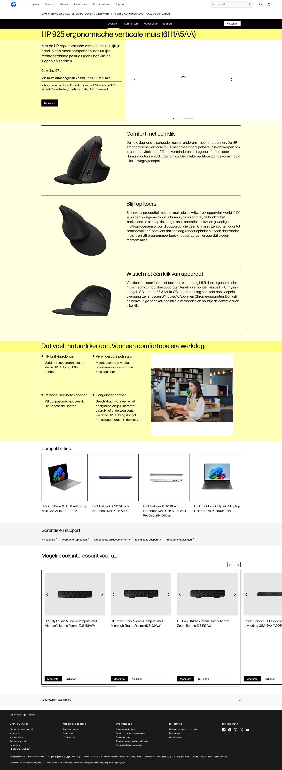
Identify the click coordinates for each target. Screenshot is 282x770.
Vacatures (14, 733)
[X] (241, 729)
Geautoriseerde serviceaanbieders (132, 741)
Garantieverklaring (180, 757)
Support (120, 4)
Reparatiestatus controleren (129, 745)
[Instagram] (235, 729)
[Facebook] (229, 729)
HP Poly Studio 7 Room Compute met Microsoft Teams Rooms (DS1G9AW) (137, 623)
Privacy (74, 757)
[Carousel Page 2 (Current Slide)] (180, 118)
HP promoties (69, 737)
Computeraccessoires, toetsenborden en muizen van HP (75, 14)
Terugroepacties (17, 757)
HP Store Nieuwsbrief (20, 749)
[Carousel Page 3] (187, 118)
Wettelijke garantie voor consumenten (210, 757)
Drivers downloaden (125, 729)
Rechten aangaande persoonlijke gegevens (121, 757)
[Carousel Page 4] (190, 118)
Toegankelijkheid (55, 757)
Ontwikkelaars (175, 737)
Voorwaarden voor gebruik (156, 757)
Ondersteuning (124, 723)
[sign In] (268, 4)
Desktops (50, 4)
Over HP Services (19, 723)
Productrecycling (36, 757)
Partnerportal (175, 733)
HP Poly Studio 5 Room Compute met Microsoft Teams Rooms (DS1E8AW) (71, 623)
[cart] (260, 4)
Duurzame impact (18, 741)
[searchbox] (229, 4)
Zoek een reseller (71, 729)
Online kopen (69, 733)
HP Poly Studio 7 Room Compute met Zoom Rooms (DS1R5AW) (203, 623)
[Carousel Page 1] (173, 118)
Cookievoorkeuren (89, 757)
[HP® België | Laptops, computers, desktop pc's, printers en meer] (14, 4)
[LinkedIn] (224, 729)
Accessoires (80, 4)
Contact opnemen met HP (21, 729)
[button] (135, 79)
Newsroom (15, 745)
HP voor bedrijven (101, 4)
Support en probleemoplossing (130, 733)
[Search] (249, 4)
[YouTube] (247, 729)
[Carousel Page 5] (193, 118)
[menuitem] (35, 4)
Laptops (35, 4)
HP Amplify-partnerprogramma (183, 729)
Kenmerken (131, 23)
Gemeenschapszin (124, 737)
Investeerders (16, 737)
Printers (64, 4)
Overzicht (113, 23)
